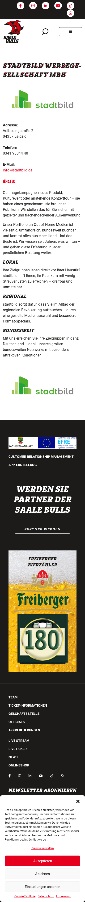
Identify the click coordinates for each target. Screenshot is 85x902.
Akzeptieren (42, 861)
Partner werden (42, 529)
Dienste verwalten (42, 848)
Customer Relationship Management (41, 457)
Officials (16, 722)
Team (12, 697)
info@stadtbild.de (17, 170)
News (13, 757)
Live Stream (18, 741)
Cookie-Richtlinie (24, 896)
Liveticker (17, 749)
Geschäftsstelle (23, 714)
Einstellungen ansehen (42, 887)
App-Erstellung (22, 465)
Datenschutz (46, 896)
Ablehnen (42, 874)
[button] (78, 801)
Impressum (63, 896)
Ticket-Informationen (27, 705)
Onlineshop (18, 765)
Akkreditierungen (24, 730)
